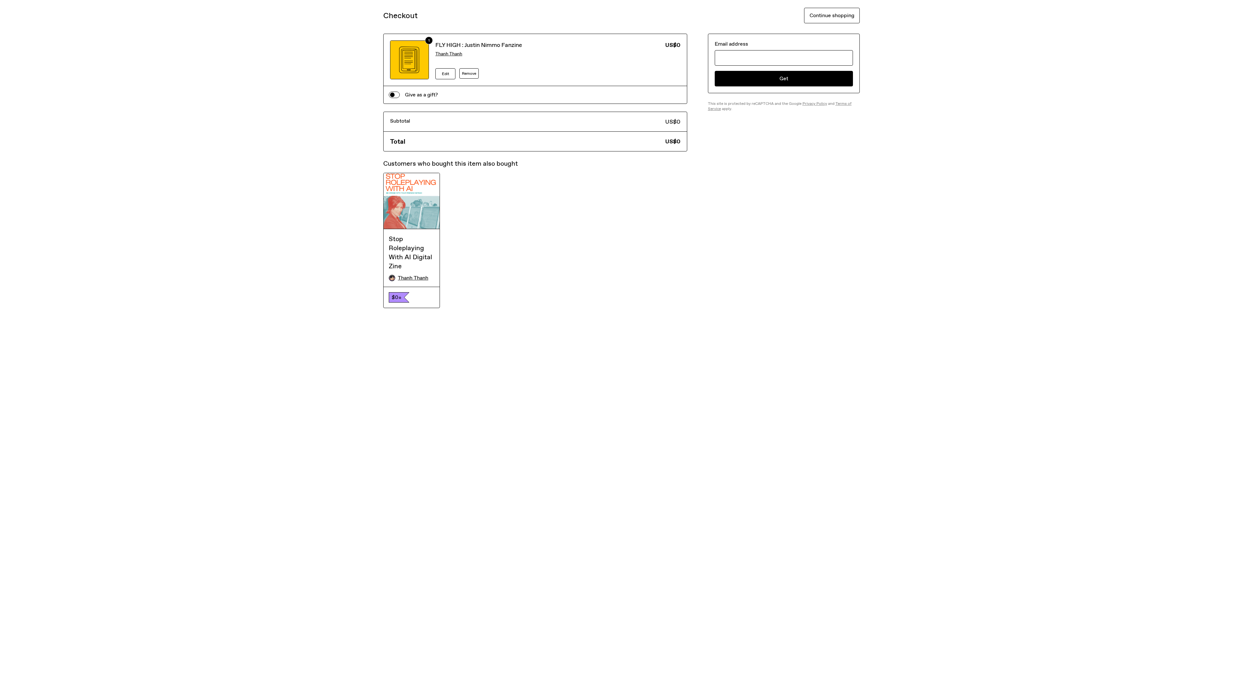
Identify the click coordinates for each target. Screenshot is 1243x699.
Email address (731, 44)
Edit (445, 74)
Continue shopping (832, 15)
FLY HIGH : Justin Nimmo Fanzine (478, 45)
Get (783, 78)
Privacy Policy (814, 103)
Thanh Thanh (448, 54)
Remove (469, 73)
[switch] (394, 95)
